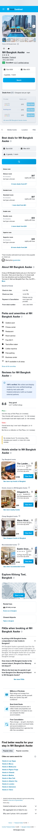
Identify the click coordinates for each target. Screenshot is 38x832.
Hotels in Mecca (7, 764)
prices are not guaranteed (15, 800)
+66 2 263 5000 (7, 60)
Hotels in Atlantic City (9, 781)
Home (10, 823)
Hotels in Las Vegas (9, 761)
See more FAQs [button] (19, 679)
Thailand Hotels (18, 823)
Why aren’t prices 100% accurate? (15, 813)
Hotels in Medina (8, 775)
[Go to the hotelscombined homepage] (15, 9)
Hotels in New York (8, 778)
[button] (3, 9)
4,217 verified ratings (21, 62)
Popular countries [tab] (22, 751)
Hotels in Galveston (9, 787)
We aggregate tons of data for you (15, 810)
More (3, 281)
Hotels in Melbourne (9, 767)
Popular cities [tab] (8, 751)
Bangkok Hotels (26, 827)
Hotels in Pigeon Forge (10, 770)
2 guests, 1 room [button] (10, 75)
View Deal (28, 476)
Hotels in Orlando (8, 772)
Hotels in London (8, 784)
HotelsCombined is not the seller (14, 806)
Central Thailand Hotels (8, 827)
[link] (14, 481)
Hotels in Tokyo (7, 790)
